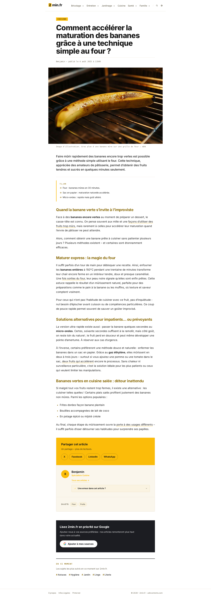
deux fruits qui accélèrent (78, 361)
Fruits (82, 504)
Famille (143, 5)
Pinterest (76, 593)
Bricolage (76, 5)
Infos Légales (64, 593)
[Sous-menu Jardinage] (114, 6)
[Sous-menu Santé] (136, 6)
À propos (52, 593)
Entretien (91, 5)
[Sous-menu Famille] (149, 6)
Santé (131, 5)
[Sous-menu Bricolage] (83, 6)
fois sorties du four (73, 278)
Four (74, 504)
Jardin (87, 574)
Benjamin (60, 61)
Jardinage (107, 5)
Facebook (77, 456)
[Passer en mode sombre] (161, 5)
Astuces (62, 574)
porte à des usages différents (134, 424)
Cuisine (121, 5)
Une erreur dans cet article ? (92, 488)
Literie (108, 574)
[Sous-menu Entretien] (98, 6)
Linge (97, 574)
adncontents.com (155, 593)
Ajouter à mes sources (81, 543)
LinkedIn (93, 456)
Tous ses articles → (80, 480)
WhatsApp (109, 456)
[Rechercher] (157, 5)
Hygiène (75, 574)
